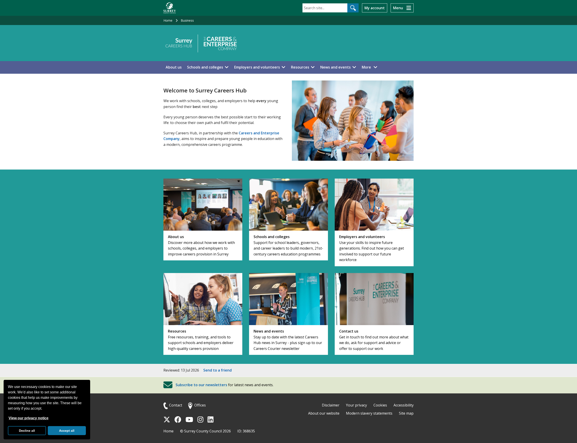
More (371, 67)
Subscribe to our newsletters (201, 384)
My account (374, 7)
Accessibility (404, 405)
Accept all (66, 430)
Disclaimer (330, 405)
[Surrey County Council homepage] (169, 8)
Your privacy (356, 405)
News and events (335, 67)
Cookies (380, 405)
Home (167, 20)
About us (174, 67)
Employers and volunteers (257, 67)
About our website (323, 413)
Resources (300, 67)
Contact (175, 405)
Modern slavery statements (369, 413)
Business (187, 20)
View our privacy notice (28, 418)
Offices (200, 405)
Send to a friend (217, 370)
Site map (406, 413)
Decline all (27, 430)
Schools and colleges (205, 67)
